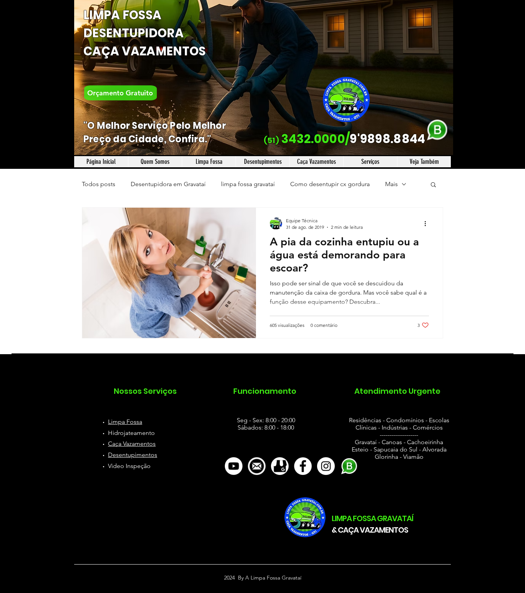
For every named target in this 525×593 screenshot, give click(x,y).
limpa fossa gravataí (248, 184)
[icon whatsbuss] (349, 466)
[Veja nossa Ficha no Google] (280, 466)
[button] (433, 185)
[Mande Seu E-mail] (257, 466)
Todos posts (98, 184)
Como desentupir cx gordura (330, 184)
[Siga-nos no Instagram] (326, 466)
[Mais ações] (427, 223)
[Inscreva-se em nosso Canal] (234, 466)
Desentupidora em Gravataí (168, 184)
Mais (391, 184)
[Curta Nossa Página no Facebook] (303, 466)
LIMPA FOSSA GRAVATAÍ (372, 518)
